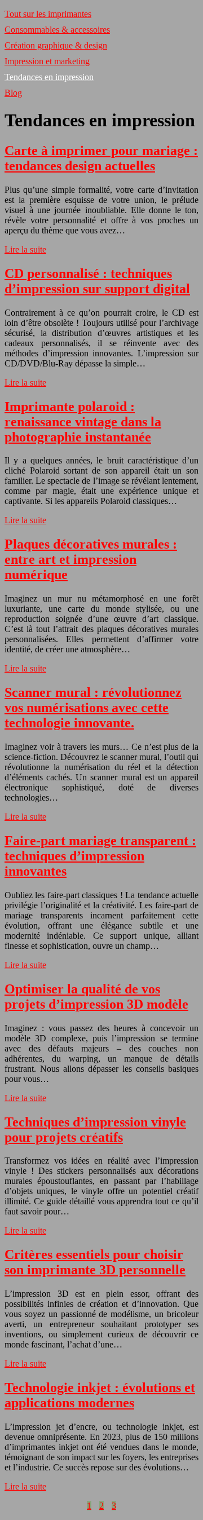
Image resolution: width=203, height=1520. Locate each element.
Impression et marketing (47, 61)
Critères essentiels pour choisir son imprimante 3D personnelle (95, 1262)
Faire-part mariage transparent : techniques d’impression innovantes (100, 855)
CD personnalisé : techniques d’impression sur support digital (97, 281)
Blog (13, 93)
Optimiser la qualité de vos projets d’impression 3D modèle (96, 996)
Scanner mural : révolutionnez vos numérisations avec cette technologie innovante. (93, 707)
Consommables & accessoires (57, 29)
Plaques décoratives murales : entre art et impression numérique (91, 559)
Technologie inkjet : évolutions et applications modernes (100, 1395)
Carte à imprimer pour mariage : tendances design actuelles (101, 158)
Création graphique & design (56, 45)
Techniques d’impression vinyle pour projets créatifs (95, 1130)
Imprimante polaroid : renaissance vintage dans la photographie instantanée (83, 421)
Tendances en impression (49, 77)
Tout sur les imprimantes (48, 14)
